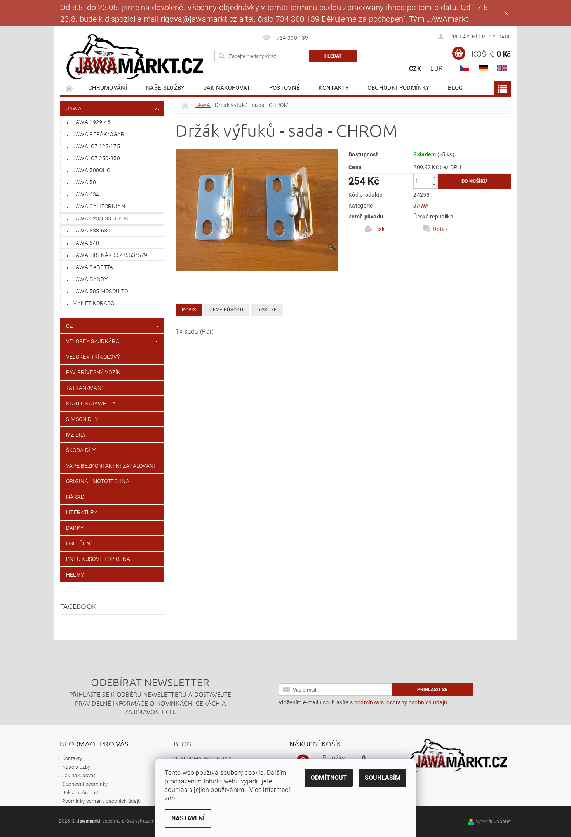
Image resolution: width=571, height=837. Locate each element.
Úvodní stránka (69, 88)
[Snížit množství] (434, 184)
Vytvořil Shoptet (493, 821)
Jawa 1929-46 (92, 122)
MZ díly (76, 435)
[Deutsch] (483, 68)
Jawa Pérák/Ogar (99, 134)
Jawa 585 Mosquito (100, 291)
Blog (455, 87)
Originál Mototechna (97, 481)
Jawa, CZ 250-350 (96, 158)
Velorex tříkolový (93, 357)
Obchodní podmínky (398, 87)
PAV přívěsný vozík (93, 372)
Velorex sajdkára (92, 341)
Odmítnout (329, 777)
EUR (436, 68)
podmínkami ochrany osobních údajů (400, 702)
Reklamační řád (80, 792)
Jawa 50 (84, 182)
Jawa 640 (86, 243)
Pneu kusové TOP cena (98, 559)
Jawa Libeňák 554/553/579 (110, 255)
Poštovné (284, 87)
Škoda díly (81, 450)
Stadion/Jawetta (91, 403)
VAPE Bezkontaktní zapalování (110, 466)
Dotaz (440, 229)
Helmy (75, 574)
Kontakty (334, 87)
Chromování (107, 87)
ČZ (69, 326)
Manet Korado (94, 303)
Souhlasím (382, 777)
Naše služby (165, 87)
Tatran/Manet (87, 388)
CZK (415, 68)
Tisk (379, 229)
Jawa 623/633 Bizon (101, 218)
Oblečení (79, 543)
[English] (502, 68)
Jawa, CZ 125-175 (96, 146)
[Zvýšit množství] (434, 177)
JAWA (74, 108)
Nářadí (76, 497)
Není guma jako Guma (203, 758)
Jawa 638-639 (92, 230)
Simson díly (82, 419)
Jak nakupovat (227, 87)
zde (170, 798)
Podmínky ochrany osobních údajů (101, 801)
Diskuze (267, 310)
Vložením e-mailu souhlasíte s (363, 702)
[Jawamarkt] (136, 57)
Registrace (496, 37)
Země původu (226, 310)
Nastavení (188, 818)
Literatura (82, 512)
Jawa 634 (86, 194)
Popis (189, 310)
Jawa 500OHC (92, 170)
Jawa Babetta (93, 267)
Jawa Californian (99, 206)
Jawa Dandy (90, 279)
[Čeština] (464, 68)
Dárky (75, 528)
